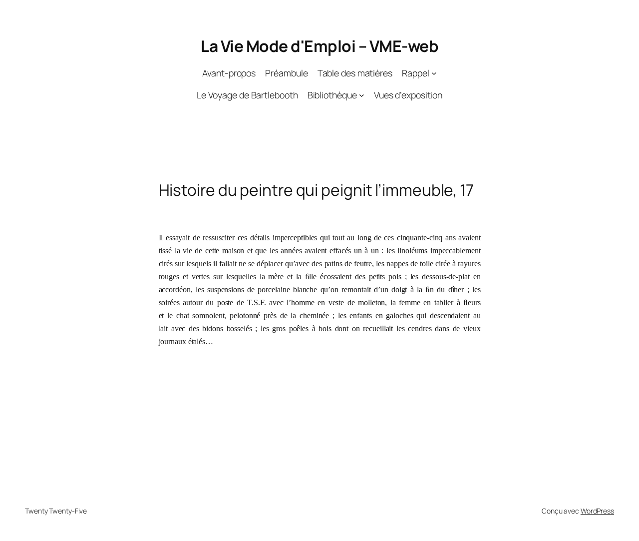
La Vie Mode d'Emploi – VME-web (319, 46)
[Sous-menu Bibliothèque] (361, 95)
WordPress (597, 511)
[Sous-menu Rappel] (434, 73)
